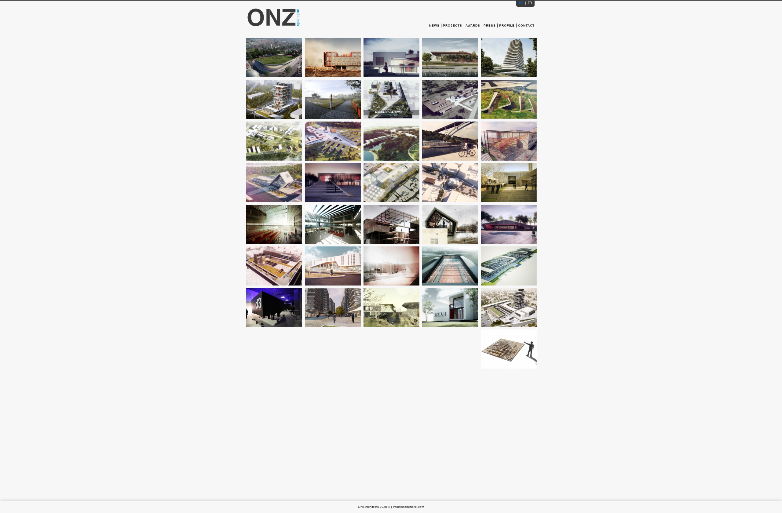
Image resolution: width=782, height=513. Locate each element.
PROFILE (507, 25)
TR (529, 3)
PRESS (490, 25)
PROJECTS (452, 25)
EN (521, 3)
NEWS (435, 25)
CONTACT (526, 25)
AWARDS (473, 25)
